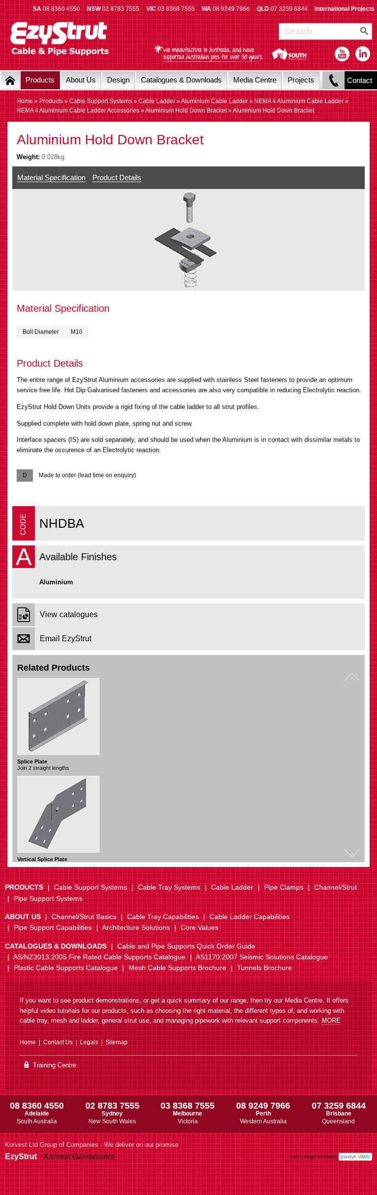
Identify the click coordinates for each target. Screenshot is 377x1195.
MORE (331, 1020)
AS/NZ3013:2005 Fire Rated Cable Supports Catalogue (99, 957)
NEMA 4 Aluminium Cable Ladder (299, 101)
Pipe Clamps (283, 887)
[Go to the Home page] (10, 80)
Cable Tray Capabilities (163, 917)
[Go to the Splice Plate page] (58, 716)
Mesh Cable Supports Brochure (177, 968)
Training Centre (53, 1065)
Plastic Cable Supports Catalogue (66, 968)
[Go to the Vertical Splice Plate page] (58, 814)
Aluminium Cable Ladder (214, 101)
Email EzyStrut (65, 638)
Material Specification (51, 177)
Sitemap (117, 1042)
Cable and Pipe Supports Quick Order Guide (186, 946)
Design (118, 80)
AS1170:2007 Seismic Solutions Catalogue (262, 957)
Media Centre (254, 80)
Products (40, 80)
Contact (359, 80)
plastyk (348, 1156)
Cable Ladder (156, 101)
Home (25, 101)
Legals (89, 1042)
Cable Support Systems (100, 101)
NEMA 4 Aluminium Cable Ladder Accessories (78, 110)
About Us (81, 80)
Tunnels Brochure (264, 968)
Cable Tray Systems (169, 887)
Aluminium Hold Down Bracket (186, 110)
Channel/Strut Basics (84, 917)
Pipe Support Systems (48, 898)
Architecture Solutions (136, 927)
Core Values (199, 927)
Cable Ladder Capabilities (250, 917)
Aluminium (56, 582)
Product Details (116, 177)
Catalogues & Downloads (181, 80)
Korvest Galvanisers (79, 1156)
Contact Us (58, 1042)
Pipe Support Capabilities (53, 927)
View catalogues (69, 614)
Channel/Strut (335, 887)
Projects (301, 80)
